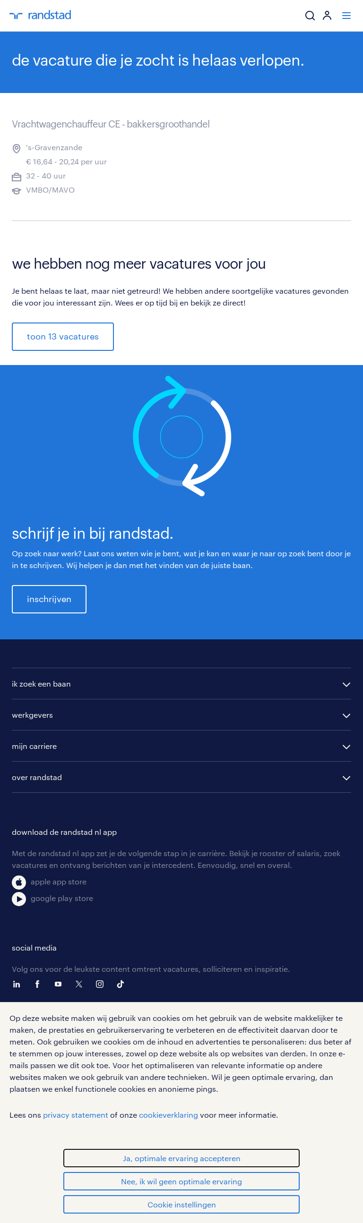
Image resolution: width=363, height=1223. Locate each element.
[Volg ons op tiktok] (123, 984)
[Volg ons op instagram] (102, 984)
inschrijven (49, 599)
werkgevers (32, 714)
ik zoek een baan (41, 683)
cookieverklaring (168, 1114)
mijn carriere (34, 745)
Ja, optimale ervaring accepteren (182, 1158)
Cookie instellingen (181, 1204)
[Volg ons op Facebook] (40, 984)
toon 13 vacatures (63, 336)
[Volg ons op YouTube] (60, 984)
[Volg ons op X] (81, 984)
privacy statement (75, 1114)
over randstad (37, 777)
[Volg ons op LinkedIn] (19, 984)
